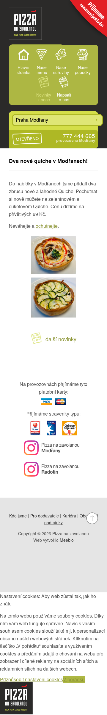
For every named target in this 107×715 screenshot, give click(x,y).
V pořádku (74, 679)
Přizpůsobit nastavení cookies (31, 679)
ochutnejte (47, 225)
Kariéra (69, 516)
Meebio (67, 540)
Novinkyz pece (43, 97)
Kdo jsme (18, 516)
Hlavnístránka (24, 69)
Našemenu (42, 69)
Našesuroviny (61, 69)
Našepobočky (83, 69)
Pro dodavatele (44, 516)
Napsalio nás (64, 97)
